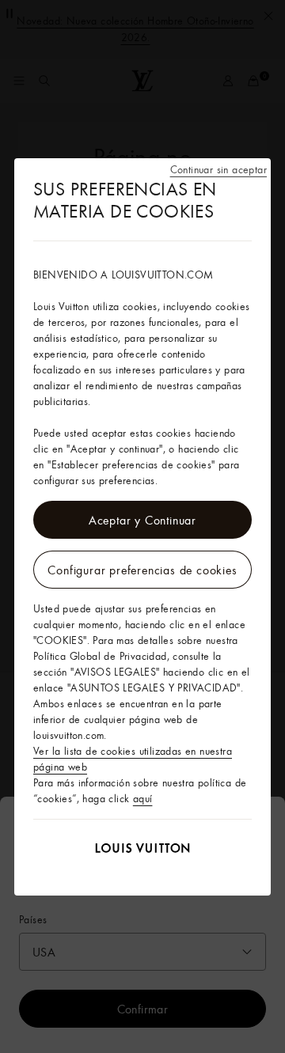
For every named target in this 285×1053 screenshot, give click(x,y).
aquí (143, 798)
